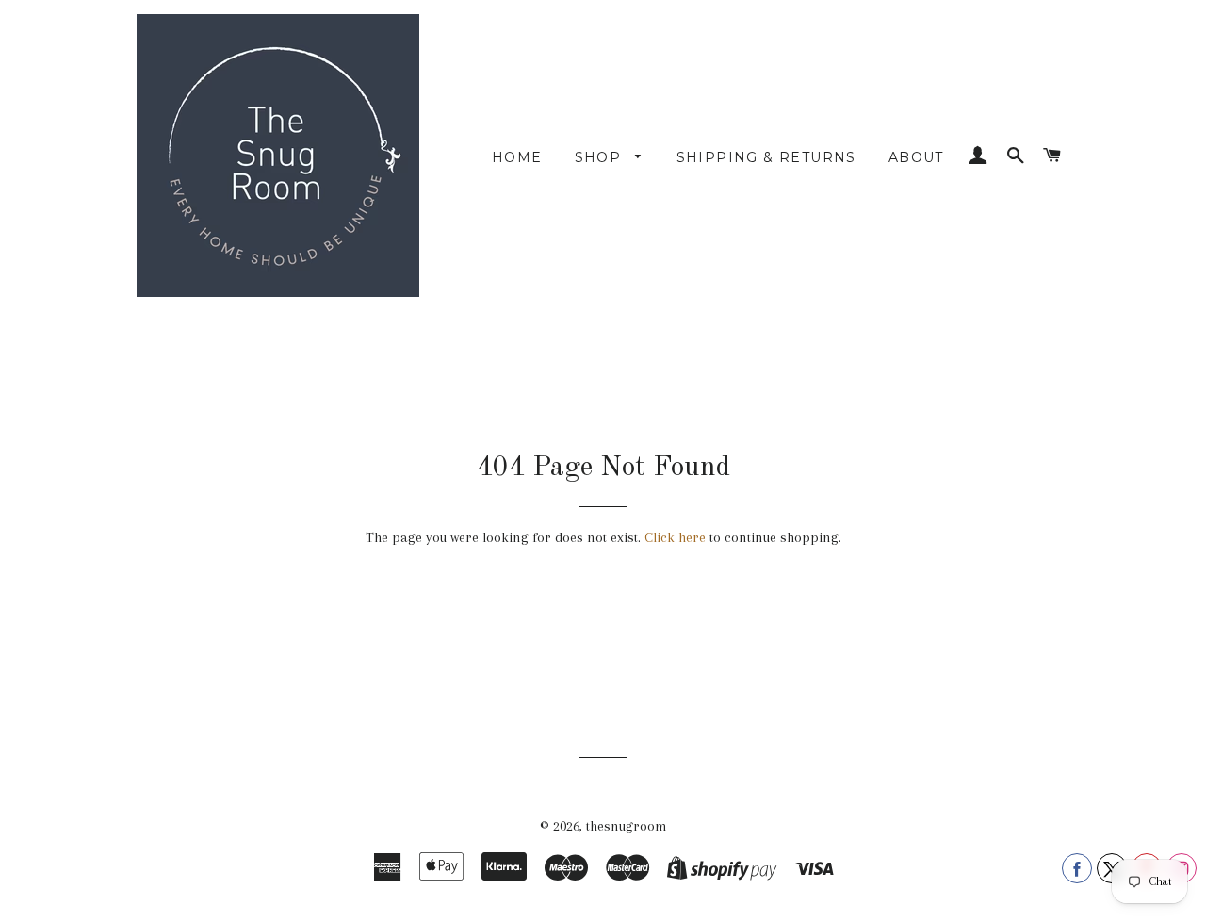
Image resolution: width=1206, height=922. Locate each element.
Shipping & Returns (766, 157)
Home (517, 157)
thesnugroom (626, 825)
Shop (601, 157)
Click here (675, 537)
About (916, 157)
